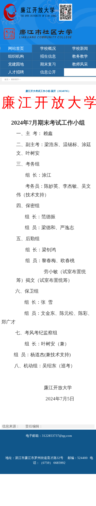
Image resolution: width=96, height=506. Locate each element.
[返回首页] (31, 12)
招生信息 (48, 56)
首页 (6, 79)
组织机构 (16, 56)
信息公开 (48, 72)
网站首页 (16, 48)
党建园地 (16, 64)
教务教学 (80, 56)
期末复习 (48, 64)
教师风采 (80, 64)
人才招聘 (16, 72)
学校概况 (48, 48)
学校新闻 (80, 48)
